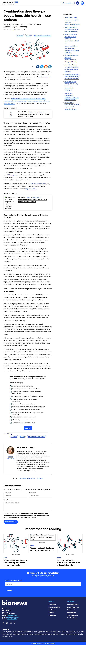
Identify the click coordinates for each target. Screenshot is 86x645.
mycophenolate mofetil (27, 478)
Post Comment (10, 522)
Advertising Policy (72, 604)
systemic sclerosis (45, 77)
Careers (51, 612)
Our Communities (54, 607)
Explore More (71, 601)
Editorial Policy (71, 610)
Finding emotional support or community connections (25, 400)
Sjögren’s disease (30, 189)
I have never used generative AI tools (23, 423)
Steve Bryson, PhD (37, 197)
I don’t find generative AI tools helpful (23, 420)
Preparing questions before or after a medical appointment (26, 393)
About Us (51, 601)
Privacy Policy (71, 612)
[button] (68, 3)
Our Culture (52, 604)
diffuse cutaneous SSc (38, 184)
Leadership (52, 610)
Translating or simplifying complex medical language (28, 407)
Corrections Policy (73, 607)
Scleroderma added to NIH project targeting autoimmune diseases (71, 76)
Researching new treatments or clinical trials (26, 389)
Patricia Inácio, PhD (14, 30)
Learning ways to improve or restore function (26, 409)
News (29, 112)
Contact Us (52, 615)
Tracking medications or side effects (23, 404)
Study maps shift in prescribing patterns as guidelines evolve (71, 29)
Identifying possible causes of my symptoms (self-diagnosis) (28, 413)
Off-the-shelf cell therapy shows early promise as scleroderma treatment (71, 86)
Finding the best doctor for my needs (24, 417)
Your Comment (9, 500)
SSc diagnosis (12, 175)
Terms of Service (72, 615)
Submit (27, 428)
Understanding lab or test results (22, 386)
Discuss (20, 35)
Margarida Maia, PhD (39, 112)
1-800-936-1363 (12, 619)
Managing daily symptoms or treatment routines (27, 396)
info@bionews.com (12, 617)
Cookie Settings (72, 618)
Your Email (32, 493)
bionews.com (12, 615)
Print (29, 35)
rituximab (40, 478)
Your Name (7, 493)
